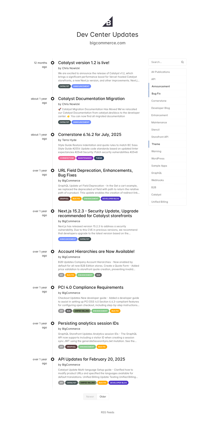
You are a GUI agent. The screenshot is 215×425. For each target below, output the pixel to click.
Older (103, 396)
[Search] (182, 62)
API (153, 79)
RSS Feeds (107, 412)
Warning (156, 151)
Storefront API (159, 136)
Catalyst (156, 194)
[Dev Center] (107, 22)
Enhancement (159, 115)
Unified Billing (159, 201)
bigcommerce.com (107, 42)
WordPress (157, 158)
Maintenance (159, 122)
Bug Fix (156, 93)
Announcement (161, 86)
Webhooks (157, 180)
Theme (156, 144)
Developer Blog (160, 108)
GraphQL (156, 172)
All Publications (160, 71)
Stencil (155, 129)
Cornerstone (158, 100)
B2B (153, 187)
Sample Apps (159, 165)
